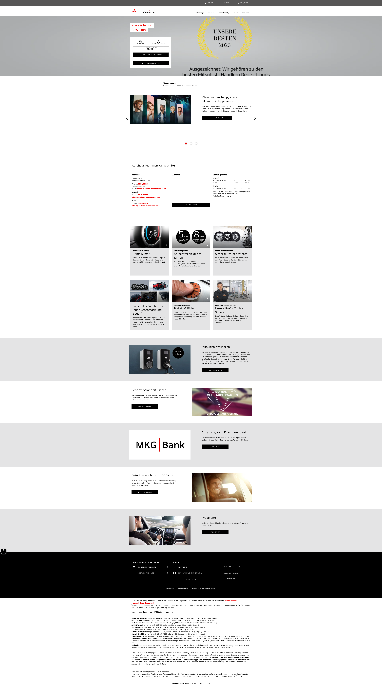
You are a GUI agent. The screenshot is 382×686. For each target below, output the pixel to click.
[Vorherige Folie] (126, 118)
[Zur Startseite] (146, 11)
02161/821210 (143, 184)
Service (235, 13)
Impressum (170, 588)
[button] (151, 63)
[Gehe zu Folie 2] (191, 143)
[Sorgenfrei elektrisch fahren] (191, 237)
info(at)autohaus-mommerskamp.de (151, 188)
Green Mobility (223, 13)
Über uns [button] (245, 13)
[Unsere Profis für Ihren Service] (232, 291)
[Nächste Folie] (255, 118)
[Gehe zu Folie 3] (196, 143)
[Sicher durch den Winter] (232, 237)
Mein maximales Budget (150, 47)
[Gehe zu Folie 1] (186, 143)
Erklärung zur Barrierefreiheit (204, 588)
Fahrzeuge (199, 13)
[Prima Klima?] (149, 237)
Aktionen (210, 13)
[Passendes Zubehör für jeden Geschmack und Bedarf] (149, 291)
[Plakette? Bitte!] (191, 291)
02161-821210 (143, 195)
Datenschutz (183, 588)
